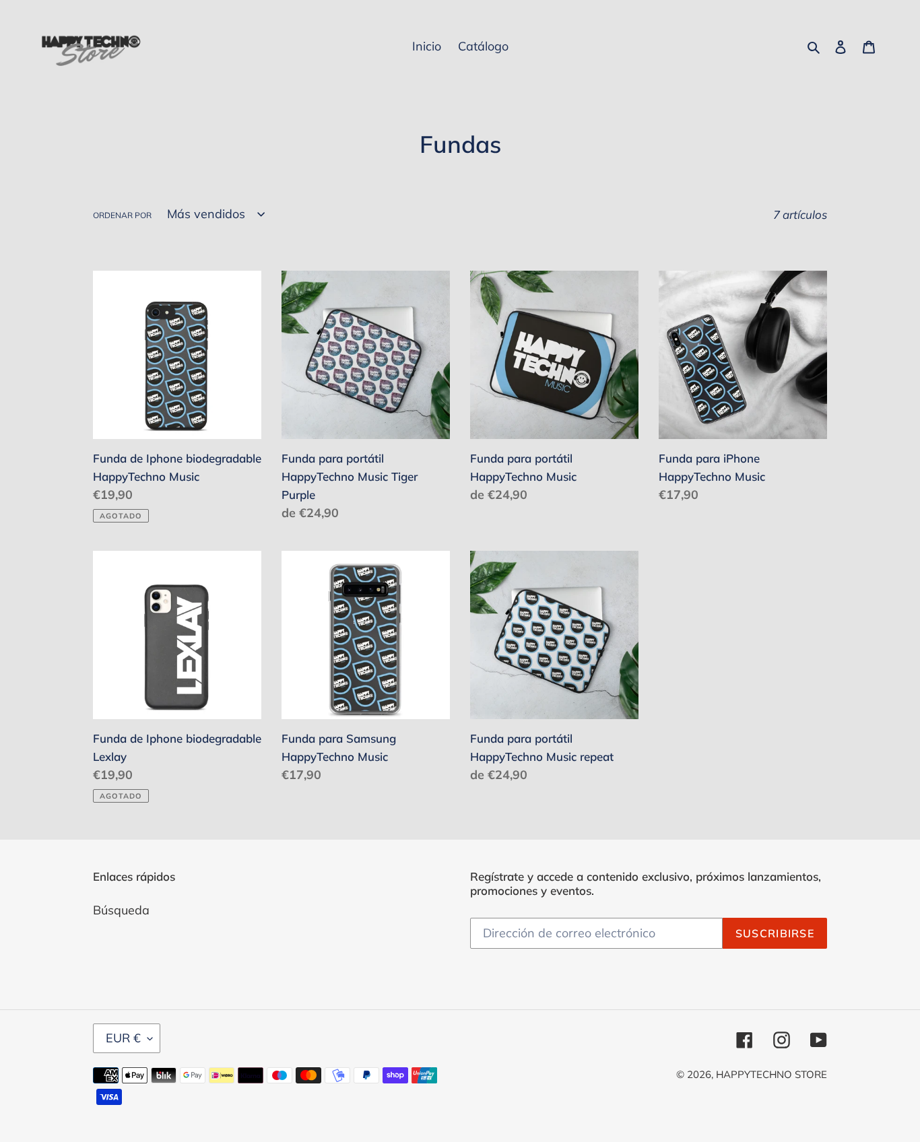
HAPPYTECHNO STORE (771, 1074)
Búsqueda (121, 910)
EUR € (123, 1038)
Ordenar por (122, 215)
